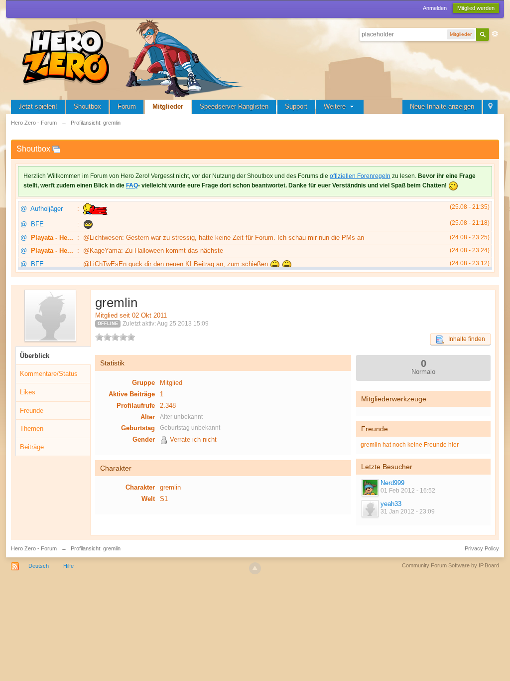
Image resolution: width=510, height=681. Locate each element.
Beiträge (32, 447)
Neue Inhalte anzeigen (442, 106)
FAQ (132, 185)
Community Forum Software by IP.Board (450, 565)
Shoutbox (87, 106)
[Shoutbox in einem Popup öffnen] (56, 149)
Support (296, 106)
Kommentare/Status (49, 373)
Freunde (31, 410)
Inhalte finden (464, 339)
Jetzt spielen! (37, 106)
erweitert (495, 34)
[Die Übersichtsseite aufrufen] (135, 57)
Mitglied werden (476, 8)
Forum (127, 106)
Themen (31, 428)
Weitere (336, 106)
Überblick (34, 355)
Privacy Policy (482, 548)
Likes (27, 392)
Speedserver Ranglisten (234, 106)
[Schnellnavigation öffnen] (490, 107)
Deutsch (38, 566)
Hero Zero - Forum (34, 548)
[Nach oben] (255, 568)
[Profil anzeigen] (370, 487)
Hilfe (68, 566)
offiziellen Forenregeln (360, 175)
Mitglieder (167, 106)
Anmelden (435, 8)
